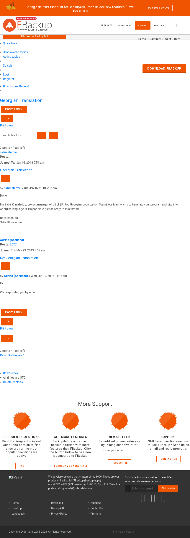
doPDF (63, 484)
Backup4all (66, 480)
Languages (18, 513)
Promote (96, 513)
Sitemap (118, 531)
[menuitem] (15, 52)
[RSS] (167, 498)
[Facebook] (128, 498)
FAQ (21, 466)
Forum (130, 531)
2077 (13, 244)
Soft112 (91, 484)
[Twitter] (138, 498)
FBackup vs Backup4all (71, 466)
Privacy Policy (59, 513)
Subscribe (120, 463)
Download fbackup (164, 68)
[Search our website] (186, 24)
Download (57, 502)
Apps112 (103, 484)
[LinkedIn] (148, 498)
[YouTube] (157, 498)
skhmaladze (8, 152)
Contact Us (168, 459)
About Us (96, 502)
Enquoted (65, 488)
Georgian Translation (21, 100)
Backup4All (57, 508)
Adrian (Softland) (12, 240)
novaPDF (53, 484)
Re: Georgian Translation (19, 258)
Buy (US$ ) (158, 8)
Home (15, 502)
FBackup (17, 508)
